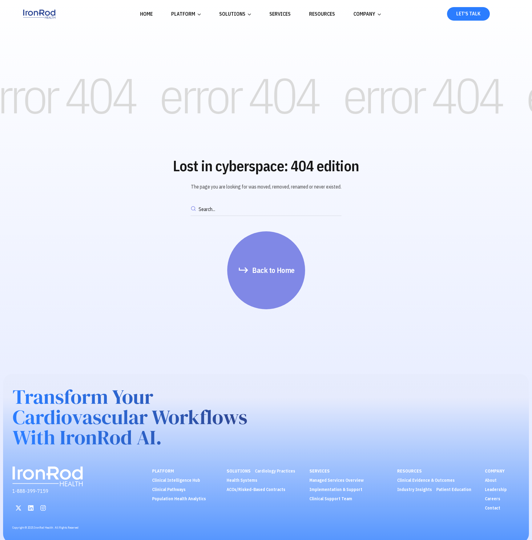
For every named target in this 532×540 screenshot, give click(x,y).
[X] (18, 508)
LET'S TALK (468, 13)
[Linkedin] (31, 508)
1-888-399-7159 (30, 491)
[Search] (194, 209)
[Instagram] (43, 508)
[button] (266, 270)
